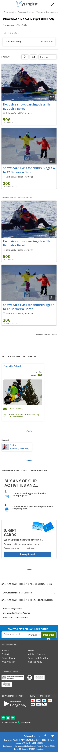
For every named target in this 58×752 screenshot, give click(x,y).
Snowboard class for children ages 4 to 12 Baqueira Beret (29, 170)
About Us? (6, 650)
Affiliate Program (36, 654)
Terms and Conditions (39, 658)
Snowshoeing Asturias (12, 608)
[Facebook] (45, 736)
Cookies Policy (35, 661)
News (31, 650)
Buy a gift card (27, 554)
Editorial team (8, 658)
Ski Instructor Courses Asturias (16, 613)
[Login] (53, 4)
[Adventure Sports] (27, 4)
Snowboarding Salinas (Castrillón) (17, 592)
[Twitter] (52, 736)
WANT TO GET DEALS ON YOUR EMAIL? (28, 629)
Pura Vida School (12, 366)
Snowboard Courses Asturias (15, 617)
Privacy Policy (8, 661)
